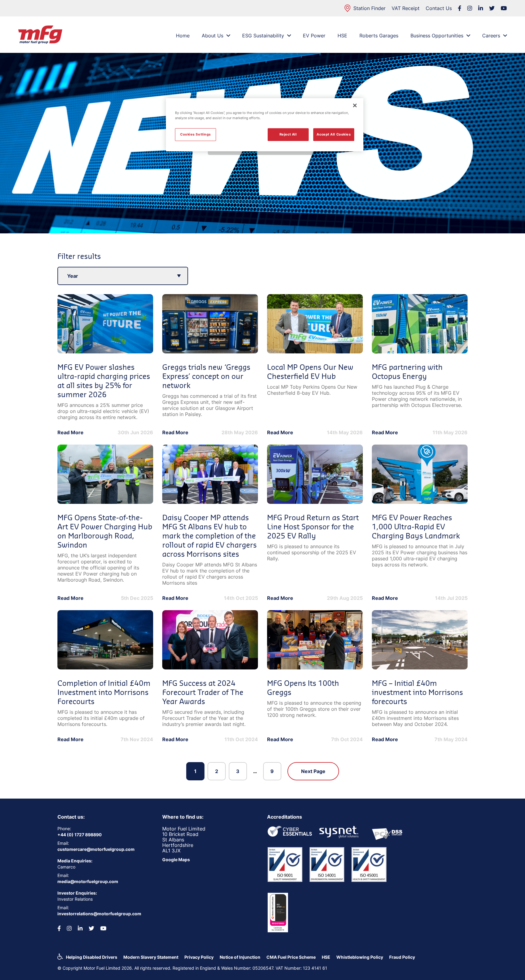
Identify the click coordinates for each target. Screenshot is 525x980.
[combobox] (122, 276)
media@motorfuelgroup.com (87, 881)
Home (183, 36)
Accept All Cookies (334, 134)
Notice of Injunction (240, 957)
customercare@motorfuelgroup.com (96, 849)
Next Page (313, 771)
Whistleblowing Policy (359, 957)
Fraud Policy (402, 957)
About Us (212, 36)
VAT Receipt (406, 8)
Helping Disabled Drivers (91, 957)
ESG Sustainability (263, 36)
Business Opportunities (436, 36)
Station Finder (369, 8)
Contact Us (439, 8)
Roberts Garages (378, 36)
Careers (491, 36)
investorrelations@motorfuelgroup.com (99, 913)
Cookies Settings (195, 134)
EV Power (314, 36)
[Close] (355, 105)
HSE (342, 36)
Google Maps (176, 859)
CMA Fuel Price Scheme (291, 957)
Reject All (288, 134)
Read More (70, 432)
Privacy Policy (199, 957)
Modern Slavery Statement (150, 957)
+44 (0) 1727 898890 (79, 834)
